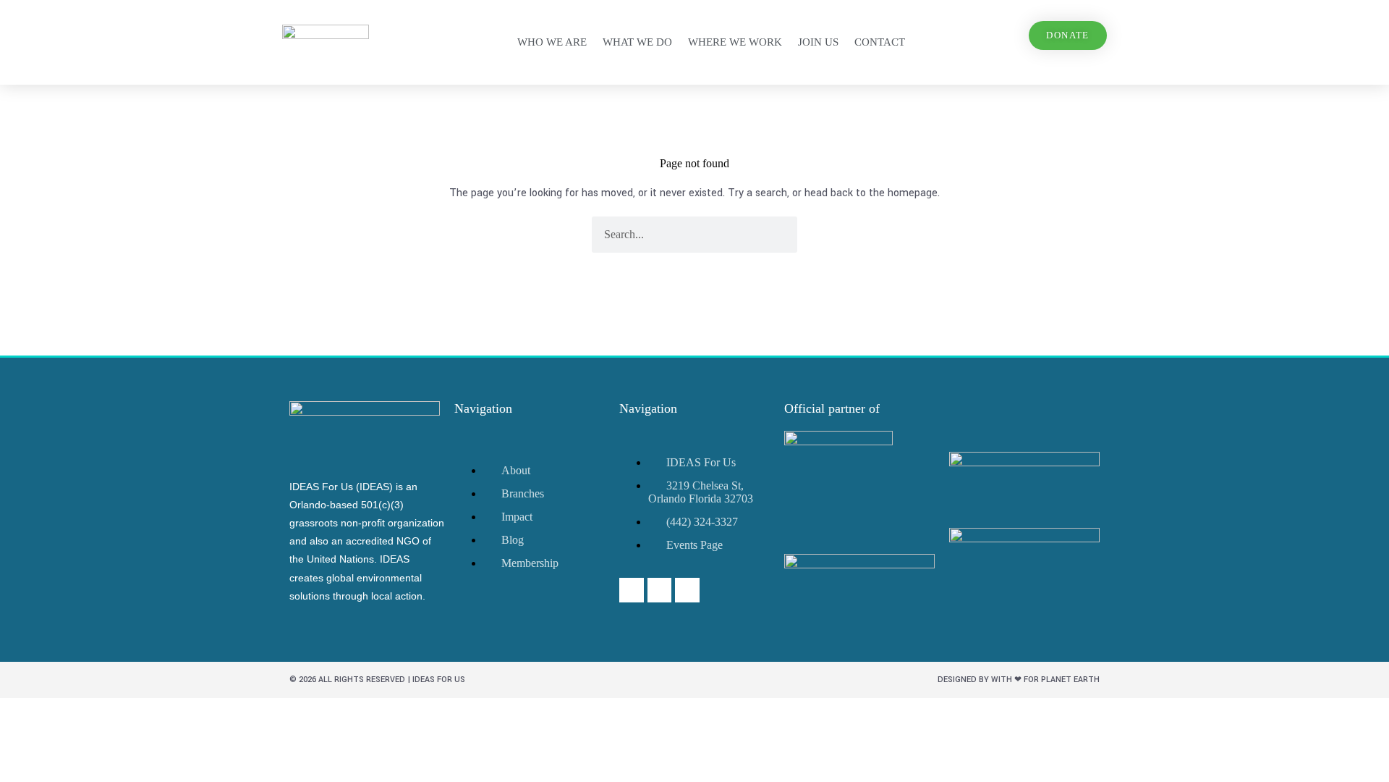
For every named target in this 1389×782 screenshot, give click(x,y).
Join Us (818, 42)
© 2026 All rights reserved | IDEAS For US (377, 679)
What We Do (637, 42)
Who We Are (552, 42)
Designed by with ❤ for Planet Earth (1019, 679)
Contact (879, 42)
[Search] (779, 234)
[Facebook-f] (631, 590)
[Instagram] (687, 590)
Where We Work (735, 42)
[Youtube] (659, 590)
